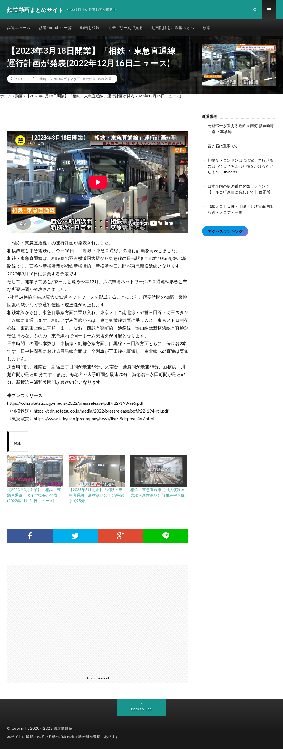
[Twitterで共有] (75, 536)
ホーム (6, 95)
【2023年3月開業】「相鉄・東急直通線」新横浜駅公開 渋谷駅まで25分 (96, 495)
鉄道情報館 (63, 728)
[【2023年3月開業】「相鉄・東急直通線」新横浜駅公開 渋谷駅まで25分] (97, 471)
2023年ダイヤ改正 (66, 78)
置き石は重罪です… (224, 145)
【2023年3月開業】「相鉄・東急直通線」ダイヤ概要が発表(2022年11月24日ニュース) (34, 495)
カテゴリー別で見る (125, 27)
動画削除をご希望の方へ (172, 27)
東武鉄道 (89, 78)
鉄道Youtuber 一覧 (55, 27)
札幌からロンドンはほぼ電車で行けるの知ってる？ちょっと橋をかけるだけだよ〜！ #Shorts (240, 166)
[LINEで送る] (165, 536)
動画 (42, 78)
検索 (206, 27)
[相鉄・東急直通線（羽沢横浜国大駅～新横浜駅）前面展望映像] (158, 471)
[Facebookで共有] (30, 536)
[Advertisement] (101, 619)
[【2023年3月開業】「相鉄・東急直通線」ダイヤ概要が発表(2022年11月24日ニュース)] (35, 471)
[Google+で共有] (120, 536)
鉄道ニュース (18, 27)
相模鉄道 (104, 78)
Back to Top (141, 708)
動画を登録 (89, 27)
